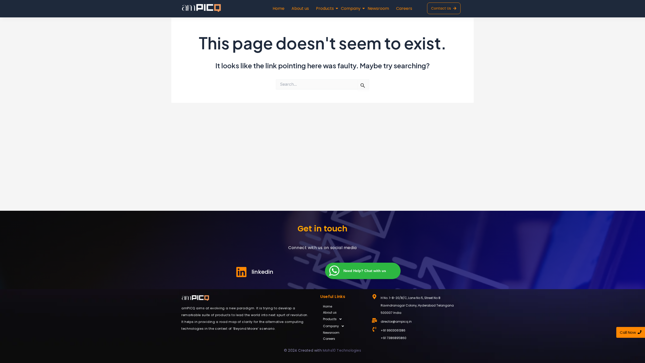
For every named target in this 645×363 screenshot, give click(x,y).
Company (351, 8)
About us (300, 8)
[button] (343, 319)
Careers (404, 8)
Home (278, 8)
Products (325, 8)
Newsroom (378, 8)
